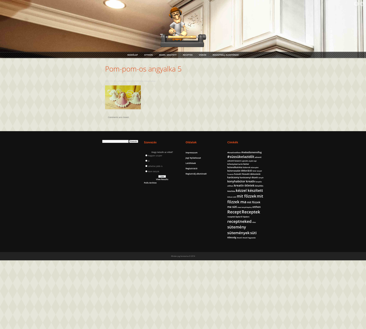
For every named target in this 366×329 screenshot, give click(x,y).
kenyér (261, 178)
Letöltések (191, 163)
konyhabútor (236, 181)
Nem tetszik (153, 171)
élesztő (239, 238)
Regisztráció (191, 168)
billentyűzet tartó (235, 164)
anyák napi (252, 161)
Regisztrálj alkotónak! (226, 54)
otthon (256, 207)
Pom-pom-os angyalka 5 (143, 69)
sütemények (238, 232)
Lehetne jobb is (155, 166)
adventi (258, 157)
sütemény (236, 227)
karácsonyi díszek (249, 177)
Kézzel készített (168, 54)
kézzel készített (249, 190)
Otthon (148, 54)
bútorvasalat (233, 170)
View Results (162, 179)
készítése (231, 191)
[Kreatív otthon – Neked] (183, 45)
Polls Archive (150, 182)
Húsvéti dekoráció (251, 174)
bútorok (246, 167)
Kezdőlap (132, 54)
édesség (231, 237)
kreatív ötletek (244, 185)
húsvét (237, 174)
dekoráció (246, 170)
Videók (202, 54)
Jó (149, 160)
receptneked (239, 221)
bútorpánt (254, 168)
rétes (254, 222)
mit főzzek (246, 196)
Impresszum (191, 152)
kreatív (250, 181)
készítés (259, 185)
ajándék (245, 161)
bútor (246, 163)
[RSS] (362, 4)
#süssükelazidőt (240, 156)
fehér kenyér (257, 171)
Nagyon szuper (155, 155)
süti (253, 232)
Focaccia (230, 174)
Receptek (188, 54)
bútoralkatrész (234, 167)
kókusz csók (231, 197)
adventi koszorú (234, 160)
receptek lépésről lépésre (238, 216)
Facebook (356, 4)
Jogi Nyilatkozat (193, 157)
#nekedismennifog (251, 152)
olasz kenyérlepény (244, 207)
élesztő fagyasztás (249, 238)
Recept (234, 212)
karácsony (233, 177)
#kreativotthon (234, 152)
